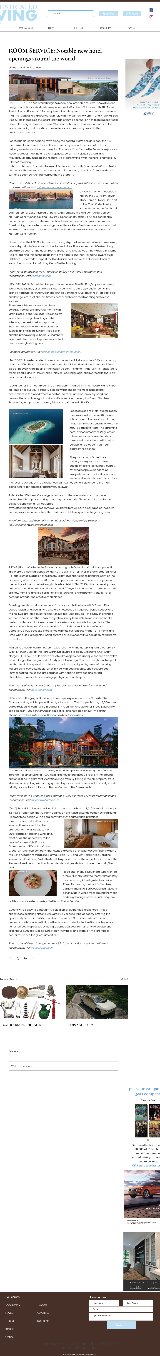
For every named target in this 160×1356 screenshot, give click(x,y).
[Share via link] (33, 958)
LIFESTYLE (10, 1320)
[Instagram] (151, 17)
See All (124, 979)
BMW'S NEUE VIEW (82, 1025)
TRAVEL (9, 1312)
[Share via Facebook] (10, 958)
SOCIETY (9, 1329)
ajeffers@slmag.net (80, 1347)
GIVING (9, 1337)
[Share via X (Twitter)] (17, 958)
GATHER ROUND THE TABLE (22, 1025)
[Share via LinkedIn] (25, 958)
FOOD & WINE (12, 1304)
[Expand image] (36, 426)
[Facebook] (151, 10)
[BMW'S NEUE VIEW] (97, 1002)
